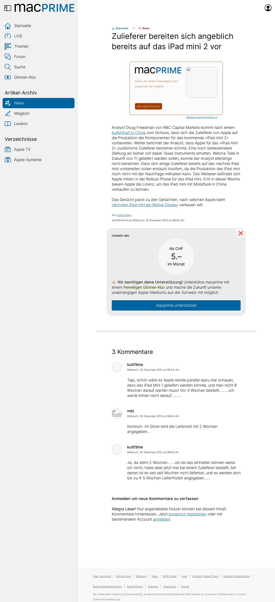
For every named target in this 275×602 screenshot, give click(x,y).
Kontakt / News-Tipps (205, 576)
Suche (19, 67)
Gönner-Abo (25, 77)
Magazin (21, 113)
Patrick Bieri (124, 215)
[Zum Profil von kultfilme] (117, 367)
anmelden (161, 519)
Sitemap (153, 586)
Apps (155, 576)
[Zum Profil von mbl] (117, 413)
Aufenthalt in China (128, 132)
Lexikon (21, 123)
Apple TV (22, 149)
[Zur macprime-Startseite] (44, 7)
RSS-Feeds (169, 576)
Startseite (22, 25)
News (19, 103)
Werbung (141, 576)
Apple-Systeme (27, 159)
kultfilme (135, 364)
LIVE (18, 36)
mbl (130, 411)
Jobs (184, 576)
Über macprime (102, 576)
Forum (19, 56)
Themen (21, 46)
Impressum (169, 586)
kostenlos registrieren (187, 514)
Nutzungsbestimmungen (107, 586)
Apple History (135, 586)
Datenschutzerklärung (236, 576)
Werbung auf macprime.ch (201, 117)
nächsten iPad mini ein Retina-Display (145, 205)
